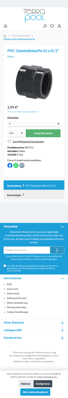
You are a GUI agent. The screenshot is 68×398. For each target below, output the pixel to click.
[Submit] (57, 250)
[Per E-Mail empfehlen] (22, 165)
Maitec (10, 56)
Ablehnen (25, 383)
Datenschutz (13, 293)
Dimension (12, 117)
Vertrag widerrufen (16, 307)
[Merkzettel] (52, 26)
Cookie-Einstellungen (17, 312)
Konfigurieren (43, 383)
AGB (28, 268)
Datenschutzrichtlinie (21, 259)
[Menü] (5, 26)
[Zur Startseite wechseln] (34, 16)
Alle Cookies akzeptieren (35, 392)
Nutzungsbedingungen (46, 259)
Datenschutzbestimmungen (32, 266)
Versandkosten (16, 355)
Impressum (12, 288)
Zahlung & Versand (16, 298)
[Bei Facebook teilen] (10, 165)
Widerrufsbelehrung (17, 302)
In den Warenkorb (43, 133)
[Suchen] (44, 26)
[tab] (34, 185)
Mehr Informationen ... (47, 377)
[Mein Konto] (59, 26)
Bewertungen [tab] (14, 195)
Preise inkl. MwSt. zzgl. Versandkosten (22, 112)
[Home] (5, 35)
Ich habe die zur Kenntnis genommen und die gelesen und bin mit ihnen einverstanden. (32, 268)
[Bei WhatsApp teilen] (16, 165)
